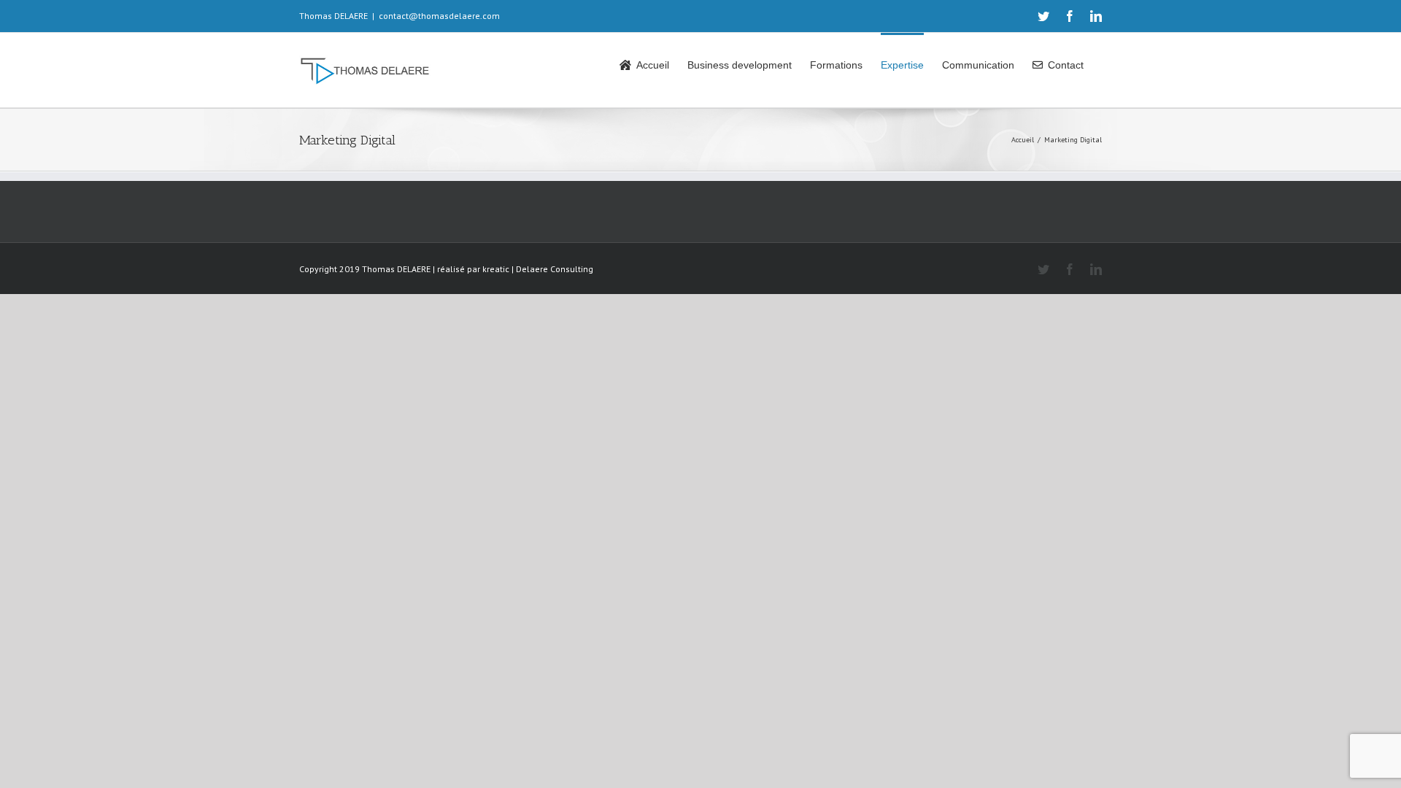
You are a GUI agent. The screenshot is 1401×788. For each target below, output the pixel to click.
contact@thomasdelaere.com (439, 15)
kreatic (495, 268)
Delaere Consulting (554, 268)
